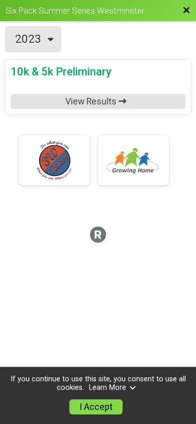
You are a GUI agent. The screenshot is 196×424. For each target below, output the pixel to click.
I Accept (96, 407)
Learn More (107, 387)
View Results (92, 101)
